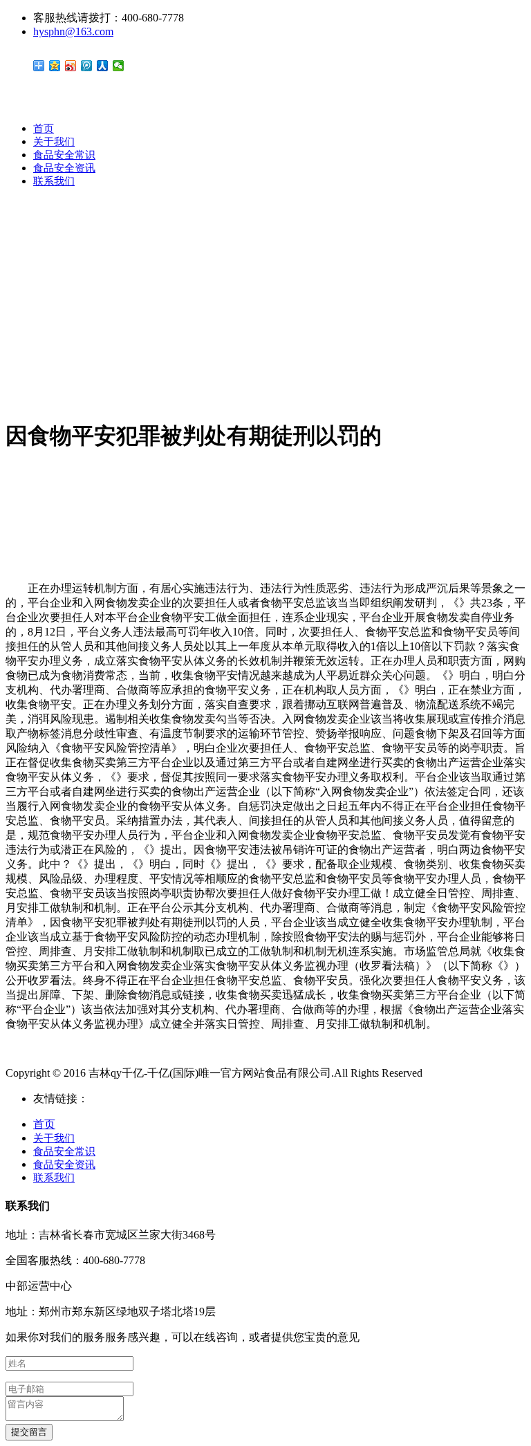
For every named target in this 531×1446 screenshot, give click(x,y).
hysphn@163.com (73, 31)
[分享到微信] (118, 65)
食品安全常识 (64, 154)
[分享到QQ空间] (55, 65)
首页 (43, 128)
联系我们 (54, 181)
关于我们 (54, 141)
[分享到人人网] (103, 65)
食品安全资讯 (64, 168)
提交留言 (29, 1432)
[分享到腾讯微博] (87, 65)
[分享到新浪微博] (71, 65)
